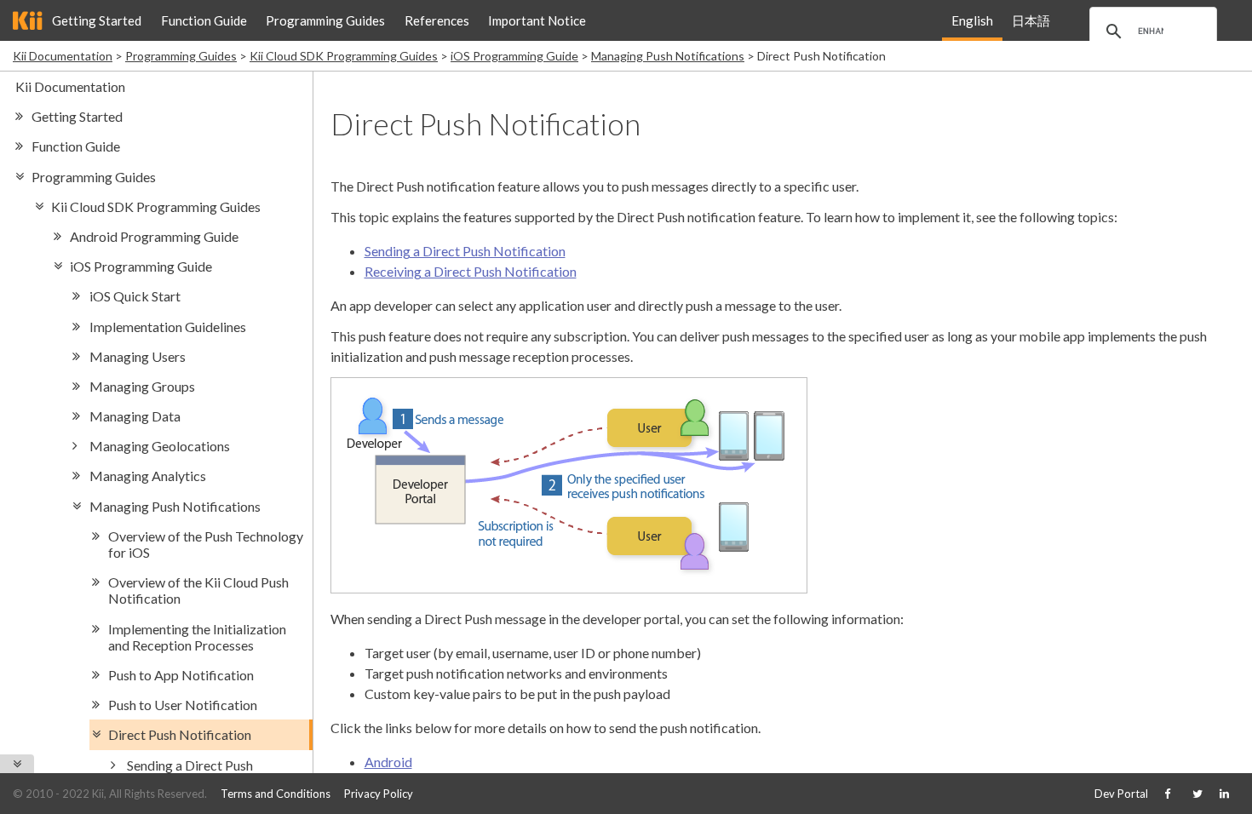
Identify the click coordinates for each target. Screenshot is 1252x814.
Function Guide (204, 20)
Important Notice (537, 20)
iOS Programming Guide (514, 56)
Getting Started (96, 20)
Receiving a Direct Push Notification (471, 271)
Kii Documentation (62, 56)
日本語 (1031, 20)
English (972, 20)
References (437, 20)
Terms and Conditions (275, 793)
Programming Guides (325, 20)
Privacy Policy (378, 793)
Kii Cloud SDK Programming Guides (344, 56)
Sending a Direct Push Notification (465, 251)
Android (388, 762)
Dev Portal (1121, 793)
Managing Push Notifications (667, 56)
